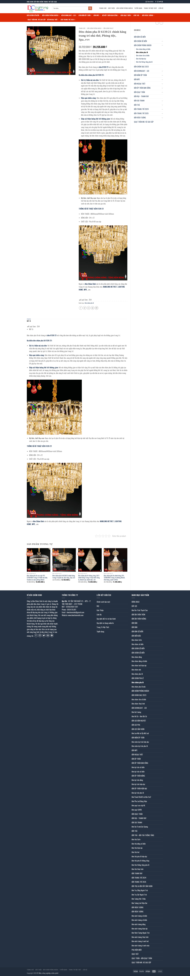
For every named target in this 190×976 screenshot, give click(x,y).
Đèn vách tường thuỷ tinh (140, 937)
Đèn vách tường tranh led (140, 941)
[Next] (127, 567)
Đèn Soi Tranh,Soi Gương (140, 826)
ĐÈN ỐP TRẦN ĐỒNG (138, 775)
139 (99, 75)
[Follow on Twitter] (160, 2)
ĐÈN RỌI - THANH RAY (141, 96)
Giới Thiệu (111, 8)
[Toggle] (162, 41)
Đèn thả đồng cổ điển (139, 843)
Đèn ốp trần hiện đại (138, 784)
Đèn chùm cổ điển (137, 644)
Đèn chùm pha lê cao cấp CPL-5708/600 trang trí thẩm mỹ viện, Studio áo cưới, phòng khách (37, 578)
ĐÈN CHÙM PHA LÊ (138, 678)
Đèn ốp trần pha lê (138, 792)
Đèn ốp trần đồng (137, 780)
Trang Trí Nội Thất (150, 8)
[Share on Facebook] (81, 308)
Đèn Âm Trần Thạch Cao (140, 610)
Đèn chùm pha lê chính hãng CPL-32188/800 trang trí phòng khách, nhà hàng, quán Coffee (114, 578)
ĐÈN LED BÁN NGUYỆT (139, 720)
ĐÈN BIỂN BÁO (136, 635)
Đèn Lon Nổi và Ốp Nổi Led (140, 733)
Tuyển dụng (138, 8)
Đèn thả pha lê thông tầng (140, 860)
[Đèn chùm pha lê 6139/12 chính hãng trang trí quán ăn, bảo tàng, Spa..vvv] (64, 560)
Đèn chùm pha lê (142, 52)
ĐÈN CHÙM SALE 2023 (141, 66)
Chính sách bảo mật (103, 601)
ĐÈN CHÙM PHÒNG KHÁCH (124, 8)
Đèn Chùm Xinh (90, 284)
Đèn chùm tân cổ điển (142, 55)
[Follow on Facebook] (155, 2)
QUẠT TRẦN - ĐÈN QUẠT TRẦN (142, 958)
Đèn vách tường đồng (138, 924)
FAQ (98, 606)
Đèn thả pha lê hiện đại (139, 856)
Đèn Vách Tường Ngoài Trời (141, 932)
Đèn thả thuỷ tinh (137, 869)
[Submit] (90, 8)
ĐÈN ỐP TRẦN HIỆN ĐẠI (139, 788)
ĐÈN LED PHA (136, 725)
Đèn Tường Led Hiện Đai (139, 903)
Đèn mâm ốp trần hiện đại (140, 742)
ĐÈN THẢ (136, 15)
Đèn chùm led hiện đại (139, 665)
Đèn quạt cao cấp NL (138, 805)
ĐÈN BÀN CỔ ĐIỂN (140, 37)
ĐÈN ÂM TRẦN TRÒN (138, 614)
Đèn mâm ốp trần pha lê (140, 746)
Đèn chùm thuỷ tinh (138, 703)
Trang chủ (82, 28)
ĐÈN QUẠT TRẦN (126, 15)
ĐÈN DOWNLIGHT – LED (68, 15)
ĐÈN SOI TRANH (139, 100)
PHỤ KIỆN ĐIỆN (137, 950)
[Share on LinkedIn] (96, 308)
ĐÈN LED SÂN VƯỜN (138, 729)
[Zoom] (30, 72)
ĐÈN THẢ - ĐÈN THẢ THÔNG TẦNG (143, 835)
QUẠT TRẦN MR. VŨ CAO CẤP (37, 20)
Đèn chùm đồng (137, 657)
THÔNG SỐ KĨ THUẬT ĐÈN (88, 208)
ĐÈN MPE (96, 15)
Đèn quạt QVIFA (137, 809)
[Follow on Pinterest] (52, 635)
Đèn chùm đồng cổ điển (143, 49)
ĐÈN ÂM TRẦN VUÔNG (139, 618)
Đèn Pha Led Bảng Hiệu (139, 801)
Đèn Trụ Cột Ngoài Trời (139, 894)
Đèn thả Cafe (136, 839)
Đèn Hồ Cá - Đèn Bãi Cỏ (139, 716)
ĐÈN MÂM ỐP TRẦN (84, 15)
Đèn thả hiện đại (141, 59)
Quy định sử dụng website (105, 623)
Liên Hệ (160, 8)
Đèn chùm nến (136, 669)
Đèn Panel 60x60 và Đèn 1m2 (141, 797)
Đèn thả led (135, 852)
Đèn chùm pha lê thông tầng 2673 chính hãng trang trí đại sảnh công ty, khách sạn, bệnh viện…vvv (89, 578)
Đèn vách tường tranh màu (140, 945)
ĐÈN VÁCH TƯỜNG (147, 15)
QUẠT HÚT (135, 954)
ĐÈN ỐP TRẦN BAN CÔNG (110, 15)
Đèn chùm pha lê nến (138, 686)
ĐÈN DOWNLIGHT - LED (141, 71)
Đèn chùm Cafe (137, 640)
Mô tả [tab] (29, 321)
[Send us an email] (162, 2)
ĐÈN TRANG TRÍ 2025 (141, 113)
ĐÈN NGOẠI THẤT (52, 20)
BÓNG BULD (135, 601)
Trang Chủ (102, 8)
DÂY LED (134, 606)
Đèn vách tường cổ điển (139, 916)
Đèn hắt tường (136, 712)
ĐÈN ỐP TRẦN (136, 759)
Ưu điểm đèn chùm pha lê (88, 75)
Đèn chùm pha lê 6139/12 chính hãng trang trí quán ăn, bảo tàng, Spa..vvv (63, 577)
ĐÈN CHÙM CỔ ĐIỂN (33, 15)
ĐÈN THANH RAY (137, 873)
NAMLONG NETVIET (110, 286)
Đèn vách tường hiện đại (140, 928)
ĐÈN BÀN (134, 623)
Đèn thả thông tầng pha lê (144, 62)
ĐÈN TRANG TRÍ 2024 (67, 20)
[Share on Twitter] (85, 308)
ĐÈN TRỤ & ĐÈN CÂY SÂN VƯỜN (142, 886)
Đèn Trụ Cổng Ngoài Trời (140, 890)
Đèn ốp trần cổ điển (138, 767)
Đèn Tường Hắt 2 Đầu (139, 898)
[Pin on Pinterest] (92, 308)
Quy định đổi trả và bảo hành (106, 618)
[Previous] (27, 567)
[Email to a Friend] (88, 308)
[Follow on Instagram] (158, 2)
